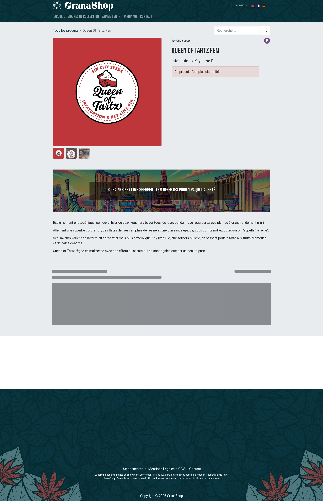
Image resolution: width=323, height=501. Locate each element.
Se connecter (240, 5)
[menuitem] (253, 5)
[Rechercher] (265, 30)
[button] (58, 92)
